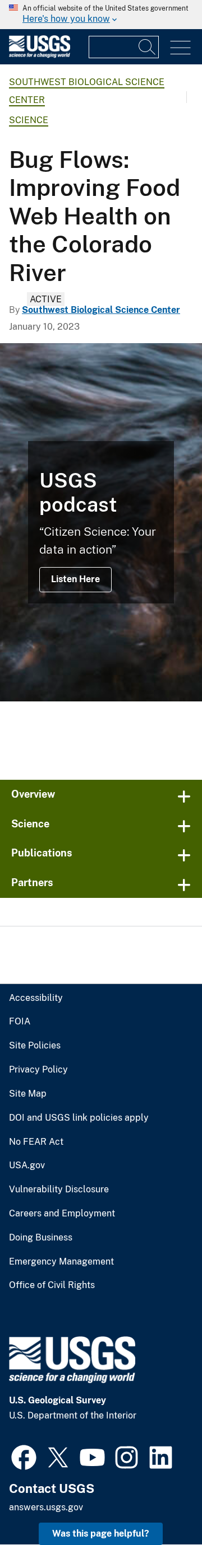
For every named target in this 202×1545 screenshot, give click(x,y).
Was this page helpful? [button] (100, 1533)
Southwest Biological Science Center (101, 310)
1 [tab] (84, 740)
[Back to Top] (161, 1504)
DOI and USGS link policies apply (79, 1118)
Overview (33, 794)
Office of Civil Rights (52, 1285)
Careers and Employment (62, 1214)
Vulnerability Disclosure (59, 1189)
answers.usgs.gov (46, 1507)
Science (28, 120)
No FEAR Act (36, 1142)
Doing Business (40, 1238)
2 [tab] (101, 740)
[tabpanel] (101, 522)
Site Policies (35, 1046)
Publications (41, 853)
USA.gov (27, 1165)
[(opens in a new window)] (24, 1456)
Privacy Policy (38, 1070)
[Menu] (180, 48)
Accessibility (36, 998)
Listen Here (75, 579)
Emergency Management (61, 1262)
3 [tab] (118, 740)
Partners (32, 882)
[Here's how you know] (101, 14)
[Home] (39, 55)
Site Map (28, 1094)
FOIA (19, 1022)
